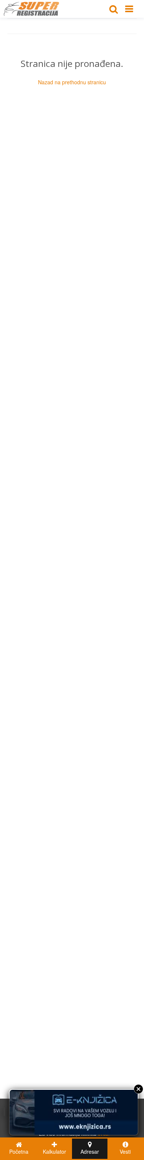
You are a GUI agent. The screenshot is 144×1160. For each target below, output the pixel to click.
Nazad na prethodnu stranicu (72, 82)
